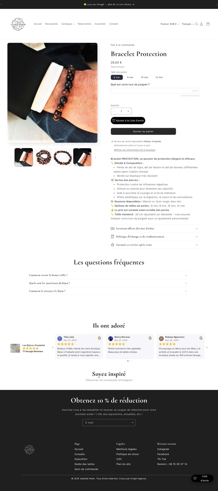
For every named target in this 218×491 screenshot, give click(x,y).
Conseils (80, 454)
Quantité (115, 105)
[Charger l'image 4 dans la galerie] (82, 157)
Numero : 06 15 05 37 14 (172, 464)
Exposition (81, 459)
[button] (68, 24)
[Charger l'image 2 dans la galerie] (43, 157)
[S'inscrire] (132, 422)
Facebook (163, 454)
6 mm (117, 77)
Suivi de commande (86, 469)
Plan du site (123, 464)
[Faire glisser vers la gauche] (10, 157)
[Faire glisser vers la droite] (95, 157)
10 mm (144, 77)
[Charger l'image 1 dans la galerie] (24, 157)
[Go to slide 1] (127, 360)
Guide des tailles (85, 464)
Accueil (79, 449)
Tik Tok (161, 459)
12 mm (159, 77)
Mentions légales (126, 449)
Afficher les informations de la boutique (134, 150)
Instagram (163, 449)
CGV (119, 459)
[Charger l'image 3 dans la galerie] (63, 157)
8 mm (130, 77)
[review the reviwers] (99, 339)
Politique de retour (127, 454)
